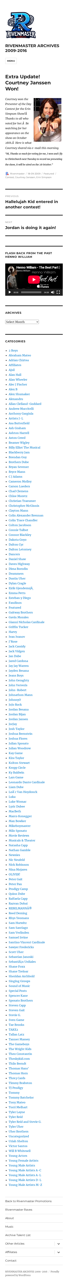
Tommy (14, 1092)
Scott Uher (16, 952)
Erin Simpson (44, 177)
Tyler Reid (16, 1117)
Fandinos (15, 602)
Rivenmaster (17, 173)
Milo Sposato (18, 830)
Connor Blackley (20, 535)
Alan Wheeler (18, 379)
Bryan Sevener (19, 467)
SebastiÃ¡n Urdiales (22, 961)
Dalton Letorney (20, 549)
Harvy (13, 632)
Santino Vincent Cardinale (27, 942)
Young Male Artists (22, 1165)
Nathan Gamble (20, 850)
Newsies (14, 855)
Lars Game (16, 777)
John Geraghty (19, 680)
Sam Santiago (18, 927)
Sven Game (16, 1020)
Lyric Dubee (17, 806)
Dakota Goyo (18, 539)
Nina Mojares (18, 869)
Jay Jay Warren (19, 666)
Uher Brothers (18, 1131)
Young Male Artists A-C (25, 1170)
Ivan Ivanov (17, 636)
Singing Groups (19, 981)
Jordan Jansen (18, 719)
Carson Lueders (19, 486)
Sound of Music (19, 986)
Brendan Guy (18, 457)
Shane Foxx (17, 966)
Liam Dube (16, 787)
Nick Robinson (19, 864)
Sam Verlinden (19, 932)
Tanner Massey (19, 1039)
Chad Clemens (18, 491)
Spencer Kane (18, 995)
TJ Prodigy (16, 1088)
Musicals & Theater (22, 840)
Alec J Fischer (18, 384)
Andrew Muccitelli (21, 408)
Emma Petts (17, 593)
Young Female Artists (23, 1160)
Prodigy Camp (18, 889)
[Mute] (52, 292)
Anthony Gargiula (21, 413)
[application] (34, 280)
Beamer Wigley (19, 442)
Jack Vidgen (17, 651)
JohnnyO (15, 699)
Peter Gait (15, 879)
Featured (49, 173)
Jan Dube (15, 656)
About (9, 1218)
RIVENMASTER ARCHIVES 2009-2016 (26, 1271)
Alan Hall (15, 374)
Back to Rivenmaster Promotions (28, 1201)
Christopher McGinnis (24, 505)
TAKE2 (13, 1029)
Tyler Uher (16, 1126)
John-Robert (18, 690)
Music (9, 1226)
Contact (11, 1260)
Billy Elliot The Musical (24, 447)
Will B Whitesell (20, 1151)
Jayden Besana (19, 670)
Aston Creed (17, 438)
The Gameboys (19, 1044)
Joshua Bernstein (20, 733)
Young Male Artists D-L (25, 1180)
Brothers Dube (19, 462)
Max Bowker (17, 821)
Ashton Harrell (19, 433)
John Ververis (18, 685)
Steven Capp (17, 1005)
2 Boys (13, 350)
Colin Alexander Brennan (26, 515)
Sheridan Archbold (22, 976)
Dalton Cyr (16, 544)
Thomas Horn (18, 1073)
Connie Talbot (18, 530)
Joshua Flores (18, 738)
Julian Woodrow (20, 748)
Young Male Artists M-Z (25, 1185)
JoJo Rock (15, 704)
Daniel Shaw (17, 559)
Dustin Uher (17, 578)
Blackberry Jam (19, 452)
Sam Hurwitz (18, 923)
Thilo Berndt (17, 1063)
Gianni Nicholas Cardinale (26, 622)
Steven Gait (17, 1010)
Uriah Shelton (18, 1141)
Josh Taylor (16, 729)
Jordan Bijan (17, 714)
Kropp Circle (17, 767)
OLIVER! (14, 874)
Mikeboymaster (20, 826)
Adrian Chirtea (19, 360)
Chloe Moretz (18, 496)
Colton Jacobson (20, 525)
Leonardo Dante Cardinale (27, 782)
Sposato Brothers (21, 1000)
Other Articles (14, 1243)
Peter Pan (15, 884)
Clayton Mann (18, 510)
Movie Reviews (19, 835)
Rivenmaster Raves (18, 1209)
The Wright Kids (20, 1049)
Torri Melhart (18, 1107)
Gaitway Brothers (21, 612)
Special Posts (18, 991)
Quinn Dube (17, 893)
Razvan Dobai (18, 903)
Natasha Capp (18, 845)
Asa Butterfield (19, 423)
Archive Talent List (18, 1235)
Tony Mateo (17, 1102)
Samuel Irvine (18, 937)
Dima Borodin (18, 568)
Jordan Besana (19, 709)
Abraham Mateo (20, 355)
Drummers (16, 573)
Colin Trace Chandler (23, 520)
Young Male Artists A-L (25, 1175)
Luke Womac (18, 801)
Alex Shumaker (19, 394)
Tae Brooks (16, 1024)
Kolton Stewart (19, 763)
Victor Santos (18, 1146)
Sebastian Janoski (21, 957)
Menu (11, 60)
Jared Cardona (18, 661)
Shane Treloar (18, 971)
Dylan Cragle (17, 583)
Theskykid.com (19, 1058)
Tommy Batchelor (21, 1097)
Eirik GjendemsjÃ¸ (21, 588)
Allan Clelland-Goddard (25, 404)
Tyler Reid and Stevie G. (25, 1121)
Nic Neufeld (17, 860)
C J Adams (15, 476)
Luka (12, 796)
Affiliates (15, 365)
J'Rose (13, 641)
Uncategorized (19, 1136)
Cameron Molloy (20, 481)
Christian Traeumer (22, 501)
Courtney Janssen (25, 177)
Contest (9, 177)
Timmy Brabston (20, 1083)
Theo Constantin (20, 1054)
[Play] (10, 292)
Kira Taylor (16, 758)
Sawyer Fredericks (21, 947)
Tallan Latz (16, 1034)
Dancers (14, 554)
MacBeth (15, 811)
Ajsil (12, 370)
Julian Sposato (19, 743)
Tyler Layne (17, 1112)
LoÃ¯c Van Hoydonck (23, 792)
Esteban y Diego (20, 598)
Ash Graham (17, 428)
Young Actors (18, 1155)
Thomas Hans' (19, 1068)
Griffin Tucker (18, 627)
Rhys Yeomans (19, 918)
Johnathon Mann (21, 695)
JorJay (13, 724)
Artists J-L (16, 418)
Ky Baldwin (16, 772)
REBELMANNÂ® (20, 908)
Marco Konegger (20, 816)
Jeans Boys (16, 675)
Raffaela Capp (18, 898)
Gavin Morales (19, 617)
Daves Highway (19, 564)
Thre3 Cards (17, 1078)
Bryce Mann (17, 471)
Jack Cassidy (17, 646)
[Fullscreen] (58, 292)
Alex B (13, 389)
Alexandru (16, 399)
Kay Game (16, 753)
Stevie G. (15, 1015)
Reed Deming (18, 913)
